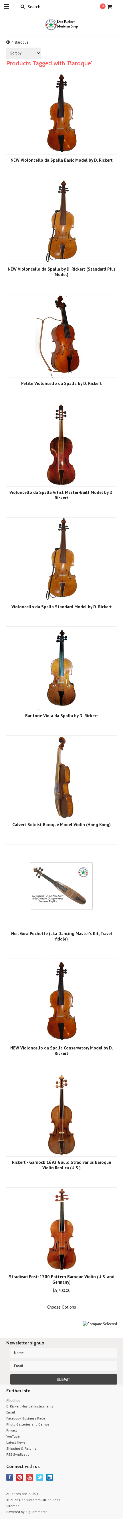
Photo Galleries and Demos (27, 1424)
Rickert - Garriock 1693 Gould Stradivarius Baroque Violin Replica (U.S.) (61, 1165)
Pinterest (19, 1477)
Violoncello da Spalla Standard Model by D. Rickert (61, 606)
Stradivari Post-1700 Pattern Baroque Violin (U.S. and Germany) (61, 1279)
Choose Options (61, 1307)
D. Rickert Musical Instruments (29, 1406)
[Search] (22, 6)
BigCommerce (36, 1512)
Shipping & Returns (21, 1448)
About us (13, 1400)
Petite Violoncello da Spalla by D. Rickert (61, 383)
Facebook (9, 1477)
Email (10, 1412)
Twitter (39, 1477)
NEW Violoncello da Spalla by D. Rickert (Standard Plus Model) (62, 271)
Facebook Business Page (25, 1418)
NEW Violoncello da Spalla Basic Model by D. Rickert (62, 160)
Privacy (11, 1430)
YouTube (13, 1436)
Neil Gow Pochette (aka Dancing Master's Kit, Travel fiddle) (61, 936)
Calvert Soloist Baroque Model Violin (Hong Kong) (61, 824)
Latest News (15, 1442)
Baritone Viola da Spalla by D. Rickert (61, 715)
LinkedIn (49, 1477)
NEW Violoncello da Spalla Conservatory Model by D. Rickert (61, 1050)
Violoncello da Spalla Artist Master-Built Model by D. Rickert (61, 495)
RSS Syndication (18, 1454)
